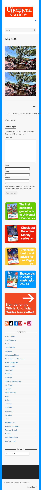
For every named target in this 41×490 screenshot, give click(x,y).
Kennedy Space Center (13, 381)
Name (7, 166)
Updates (8, 434)
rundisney (8, 404)
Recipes (7, 400)
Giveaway (8, 377)
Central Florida (10, 347)
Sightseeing (9, 411)
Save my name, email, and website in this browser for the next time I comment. (20, 187)
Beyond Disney (10, 336)
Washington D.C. (11, 441)
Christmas (8, 351)
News (7, 396)
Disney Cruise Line (11, 362)
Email (7, 172)
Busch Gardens (10, 340)
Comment (8, 137)
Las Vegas (8, 385)
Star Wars (8, 415)
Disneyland (9, 370)
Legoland (8, 389)
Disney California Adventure (14, 359)
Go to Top (31, 487)
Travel (7, 419)
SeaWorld (8, 407)
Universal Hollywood (12, 426)
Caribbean (8, 344)
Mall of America (10, 392)
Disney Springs (10, 366)
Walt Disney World (11, 437)
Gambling (8, 374)
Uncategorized (10, 422)
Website (7, 178)
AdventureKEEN (24, 482)
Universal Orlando (11, 430)
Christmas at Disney (12, 355)
